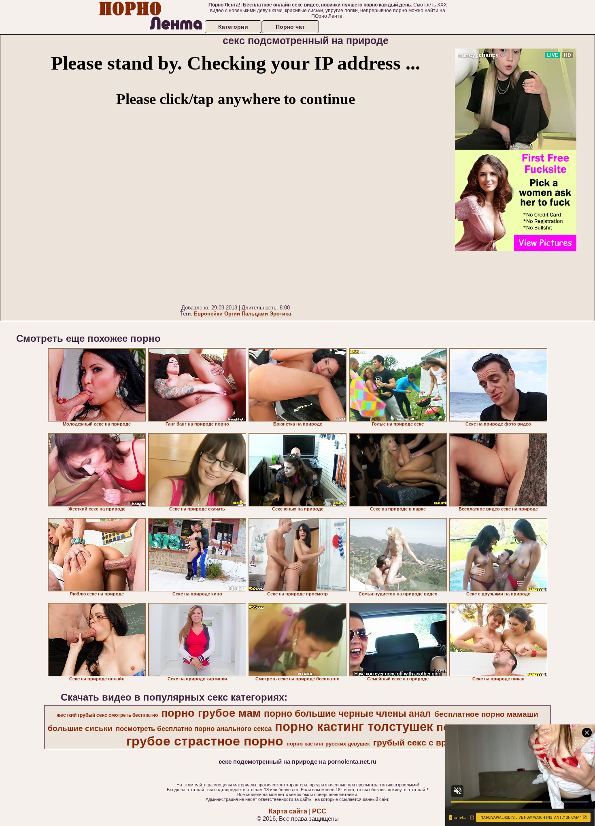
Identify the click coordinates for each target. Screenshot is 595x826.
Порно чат (290, 26)
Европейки (208, 314)
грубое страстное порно (204, 741)
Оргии (232, 314)
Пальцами (255, 314)
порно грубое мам (211, 713)
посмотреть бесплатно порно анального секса (194, 728)
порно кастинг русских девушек (328, 744)
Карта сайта (288, 811)
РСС (319, 811)
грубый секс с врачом (420, 743)
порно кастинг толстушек (354, 726)
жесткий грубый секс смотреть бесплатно (107, 715)
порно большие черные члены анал (347, 713)
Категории (233, 26)
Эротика (280, 314)
